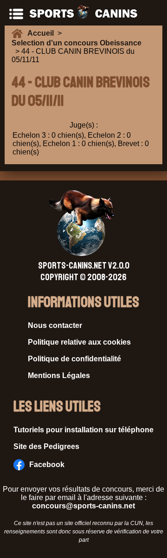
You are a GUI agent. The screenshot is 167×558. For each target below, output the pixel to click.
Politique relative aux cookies (79, 342)
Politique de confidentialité (74, 359)
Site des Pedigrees (46, 446)
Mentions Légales (59, 375)
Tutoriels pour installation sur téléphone (83, 430)
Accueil (42, 33)
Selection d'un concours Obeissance (76, 43)
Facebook (46, 464)
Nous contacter (55, 325)
